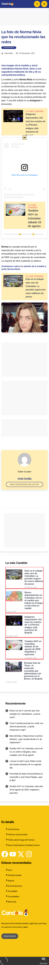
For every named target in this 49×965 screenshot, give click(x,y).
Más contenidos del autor (24, 484)
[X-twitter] (20, 854)
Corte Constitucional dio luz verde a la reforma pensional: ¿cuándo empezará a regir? (26, 726)
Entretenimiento (9, 47)
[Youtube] (12, 854)
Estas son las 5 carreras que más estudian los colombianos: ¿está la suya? (25, 713)
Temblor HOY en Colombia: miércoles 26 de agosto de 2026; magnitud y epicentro (26, 789)
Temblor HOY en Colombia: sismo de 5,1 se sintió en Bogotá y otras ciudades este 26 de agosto (26, 751)
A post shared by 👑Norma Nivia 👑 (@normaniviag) (26, 234)
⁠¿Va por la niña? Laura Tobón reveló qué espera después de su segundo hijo (25, 764)
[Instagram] (28, 854)
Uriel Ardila (8, 53)
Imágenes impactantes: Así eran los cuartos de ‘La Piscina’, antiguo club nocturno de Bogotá (35, 125)
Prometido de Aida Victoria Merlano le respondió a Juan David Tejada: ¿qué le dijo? (26, 777)
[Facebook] (4, 854)
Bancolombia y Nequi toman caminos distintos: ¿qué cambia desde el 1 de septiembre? (26, 739)
